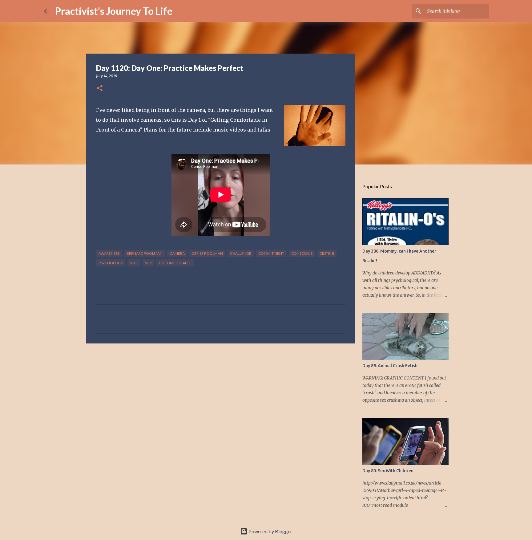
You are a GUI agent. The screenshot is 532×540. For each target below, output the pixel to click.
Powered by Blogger (270, 531)
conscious (301, 253)
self (134, 263)
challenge (240, 253)
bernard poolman (145, 253)
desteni (327, 253)
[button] (99, 88)
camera (177, 253)
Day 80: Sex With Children (387, 470)
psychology (111, 263)
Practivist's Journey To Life (113, 11)
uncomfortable (175, 263)
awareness (109, 253)
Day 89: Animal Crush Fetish (389, 365)
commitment (271, 253)
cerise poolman (207, 253)
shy (148, 263)
